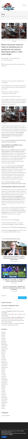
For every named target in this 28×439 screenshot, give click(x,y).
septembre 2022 (4, 402)
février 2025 (3, 359)
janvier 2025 (3, 361)
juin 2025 (3, 353)
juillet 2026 (3, 333)
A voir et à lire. (23, 227)
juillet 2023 (3, 387)
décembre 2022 (4, 397)
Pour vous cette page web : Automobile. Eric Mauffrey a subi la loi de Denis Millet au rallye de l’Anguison (14, 288)
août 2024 (3, 368)
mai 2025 (3, 355)
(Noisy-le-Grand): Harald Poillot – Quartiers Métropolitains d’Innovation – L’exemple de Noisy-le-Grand (14, 258)
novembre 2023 (4, 381)
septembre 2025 (4, 349)
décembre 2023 (4, 379)
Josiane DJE (5, 58)
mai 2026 (3, 336)
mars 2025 (3, 358)
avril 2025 (3, 356)
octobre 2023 (4, 382)
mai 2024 (3, 371)
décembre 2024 (4, 362)
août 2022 (3, 403)
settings (10, 434)
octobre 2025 (4, 347)
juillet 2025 (3, 352)
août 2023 (3, 385)
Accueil (2, 16)
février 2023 (3, 394)
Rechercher (3, 295)
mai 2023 (3, 390)
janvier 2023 (3, 396)
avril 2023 (3, 391)
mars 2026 (3, 339)
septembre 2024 (4, 367)
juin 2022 (3, 406)
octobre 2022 (4, 400)
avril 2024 (3, 373)
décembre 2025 (4, 344)
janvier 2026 (3, 342)
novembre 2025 (4, 345)
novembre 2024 (4, 364)
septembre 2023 (4, 384)
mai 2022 (3, 408)
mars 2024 (3, 374)
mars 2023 (3, 393)
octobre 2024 (4, 365)
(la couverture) (13, 230)
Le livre (17, 219)
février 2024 (3, 376)
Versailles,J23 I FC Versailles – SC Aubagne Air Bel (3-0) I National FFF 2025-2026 (14, 280)
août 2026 (3, 332)
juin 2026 (3, 335)
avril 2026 (3, 338)
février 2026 (3, 341)
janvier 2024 (3, 377)
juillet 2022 (3, 405)
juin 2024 (3, 370)
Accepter (4, 436)
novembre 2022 (4, 399)
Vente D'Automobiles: (8, 60)
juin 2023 (3, 388)
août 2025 (3, 350)
